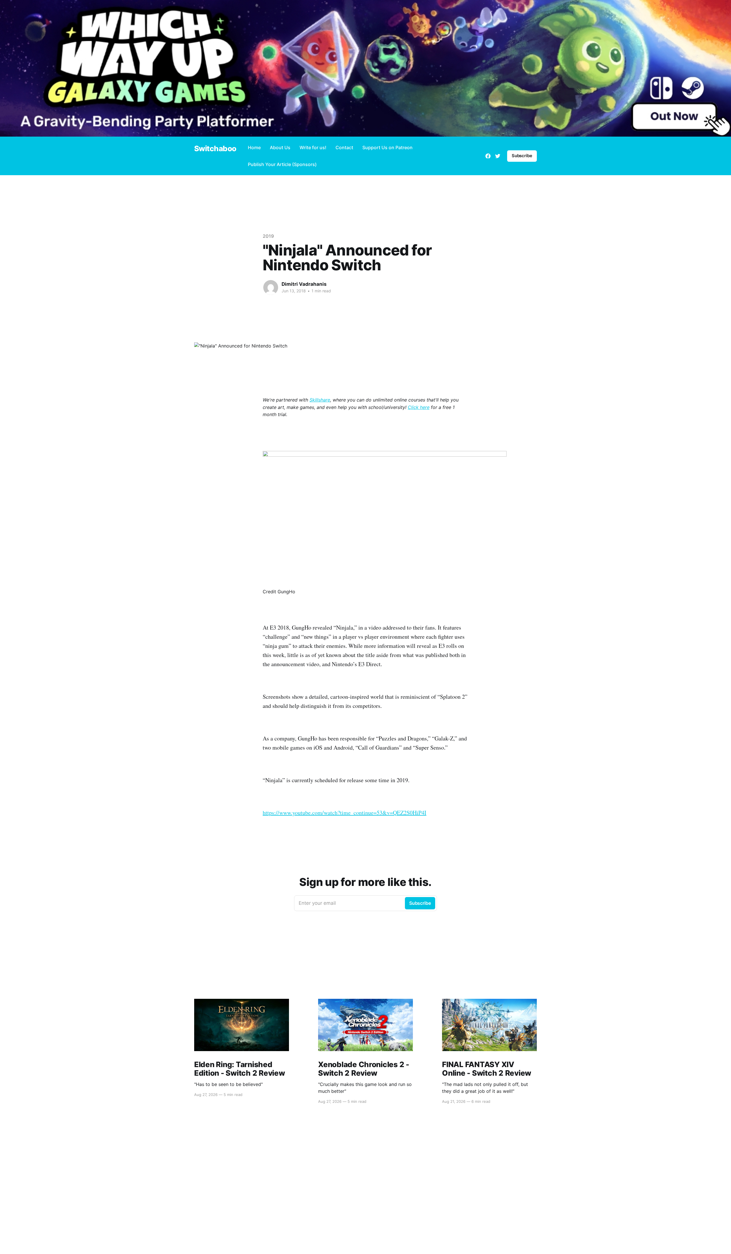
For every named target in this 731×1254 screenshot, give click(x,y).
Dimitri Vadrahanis (304, 284)
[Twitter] (497, 156)
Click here (418, 407)
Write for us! (313, 147)
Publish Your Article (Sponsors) (282, 164)
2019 (268, 236)
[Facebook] (488, 156)
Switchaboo (215, 149)
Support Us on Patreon (387, 147)
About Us (280, 147)
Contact (344, 147)
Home (254, 147)
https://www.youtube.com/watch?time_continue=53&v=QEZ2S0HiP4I (344, 812)
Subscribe (522, 155)
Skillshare (320, 400)
